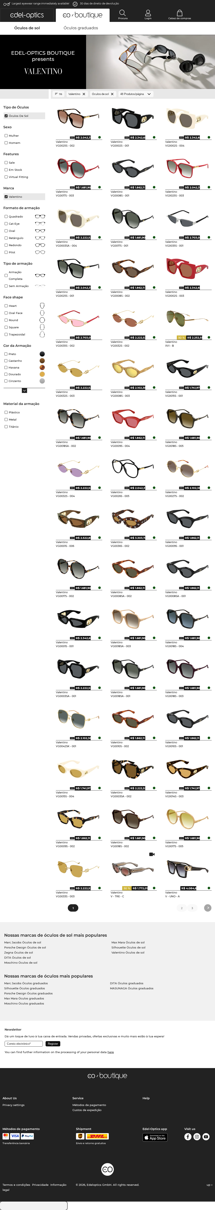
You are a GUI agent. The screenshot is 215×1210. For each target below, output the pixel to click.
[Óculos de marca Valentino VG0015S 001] (188, 367)
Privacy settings (14, 1105)
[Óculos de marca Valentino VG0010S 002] (133, 717)
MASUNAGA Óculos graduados (131, 988)
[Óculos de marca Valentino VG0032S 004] (78, 467)
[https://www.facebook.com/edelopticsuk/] (187, 1137)
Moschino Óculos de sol (20, 962)
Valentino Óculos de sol (127, 952)
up (209, 1184)
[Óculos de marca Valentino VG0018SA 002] (78, 417)
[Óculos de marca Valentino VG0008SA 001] (188, 567)
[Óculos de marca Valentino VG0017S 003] (78, 167)
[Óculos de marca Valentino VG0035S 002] (78, 317)
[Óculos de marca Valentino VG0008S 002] (133, 267)
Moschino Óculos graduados (24, 1003)
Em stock (15, 169)
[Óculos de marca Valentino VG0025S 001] (78, 267)
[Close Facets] (24, 94)
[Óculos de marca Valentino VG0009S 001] (188, 517)
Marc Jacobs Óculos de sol (22, 942)
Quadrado (16, 216)
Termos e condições (16, 1184)
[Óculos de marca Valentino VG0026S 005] (133, 467)
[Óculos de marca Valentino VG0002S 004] (188, 117)
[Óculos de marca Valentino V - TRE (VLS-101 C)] (133, 867)
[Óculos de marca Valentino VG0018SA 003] (133, 617)
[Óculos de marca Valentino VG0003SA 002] (133, 767)
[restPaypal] (27, 1136)
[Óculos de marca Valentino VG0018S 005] (188, 417)
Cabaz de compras (179, 18)
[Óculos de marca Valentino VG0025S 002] (78, 117)
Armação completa (15, 275)
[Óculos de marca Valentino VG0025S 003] (188, 167)
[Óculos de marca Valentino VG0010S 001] (188, 717)
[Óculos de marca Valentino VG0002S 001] (133, 117)
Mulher (14, 135)
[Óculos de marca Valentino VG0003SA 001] (78, 667)
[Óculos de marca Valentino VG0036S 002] (133, 517)
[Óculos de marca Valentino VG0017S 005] (188, 817)
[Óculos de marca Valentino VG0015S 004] (78, 767)
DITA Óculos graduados (126, 983)
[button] (27, 15)
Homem (14, 142)
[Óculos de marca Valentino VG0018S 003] (188, 667)
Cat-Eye (14, 223)
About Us (10, 1098)
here (111, 1052)
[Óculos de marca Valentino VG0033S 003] (78, 867)
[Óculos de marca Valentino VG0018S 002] (133, 817)
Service (78, 1098)
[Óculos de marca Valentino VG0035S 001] (188, 217)
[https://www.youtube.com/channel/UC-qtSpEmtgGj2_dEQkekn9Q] (206, 1137)
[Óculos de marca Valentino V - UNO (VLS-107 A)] (188, 867)
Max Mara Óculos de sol (128, 942)
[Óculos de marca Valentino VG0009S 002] (78, 817)
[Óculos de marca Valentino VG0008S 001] (133, 167)
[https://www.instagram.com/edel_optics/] (197, 1137)
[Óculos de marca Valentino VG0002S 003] (188, 267)
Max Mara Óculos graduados (24, 998)
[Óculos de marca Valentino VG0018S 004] (188, 617)
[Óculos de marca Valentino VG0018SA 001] (133, 667)
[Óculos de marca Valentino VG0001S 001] (78, 617)
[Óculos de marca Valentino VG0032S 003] (78, 367)
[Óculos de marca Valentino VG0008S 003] (133, 367)
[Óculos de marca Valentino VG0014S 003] (188, 767)
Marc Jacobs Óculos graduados (26, 983)
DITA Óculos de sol (17, 957)
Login (148, 18)
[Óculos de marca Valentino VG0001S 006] (78, 517)
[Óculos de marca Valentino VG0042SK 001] (78, 717)
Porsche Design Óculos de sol (25, 947)
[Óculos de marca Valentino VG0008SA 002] (133, 567)
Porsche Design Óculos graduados (28, 993)
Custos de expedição (86, 1110)
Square (14, 327)
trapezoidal (17, 334)
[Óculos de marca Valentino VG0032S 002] (133, 317)
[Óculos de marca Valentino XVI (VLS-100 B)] (188, 317)
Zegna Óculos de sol (18, 952)
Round (13, 320)
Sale (12, 162)
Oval (12, 230)
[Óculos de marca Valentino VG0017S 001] (133, 217)
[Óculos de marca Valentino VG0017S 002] (78, 567)
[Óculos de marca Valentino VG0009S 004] (133, 417)
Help (146, 1098)
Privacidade (40, 1184)
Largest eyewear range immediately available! (40, 3)
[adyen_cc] (6, 1136)
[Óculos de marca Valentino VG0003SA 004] (78, 217)
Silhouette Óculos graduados (24, 988)
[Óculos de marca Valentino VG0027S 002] (188, 467)
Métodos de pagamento (89, 1105)
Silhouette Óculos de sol (128, 947)
